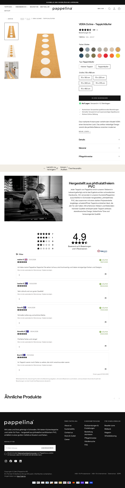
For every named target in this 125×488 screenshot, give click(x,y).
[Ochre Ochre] (117, 49)
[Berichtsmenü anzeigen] (106, 274)
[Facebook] (10, 461)
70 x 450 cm (85, 89)
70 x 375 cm (100, 83)
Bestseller (45, 7)
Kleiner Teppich (87, 67)
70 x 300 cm (85, 83)
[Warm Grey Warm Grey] (99, 49)
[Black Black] (81, 49)
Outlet (7, 11)
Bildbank (107, 429)
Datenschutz (112, 473)
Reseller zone (109, 425)
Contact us (68, 432)
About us (67, 425)
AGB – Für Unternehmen (99, 473)
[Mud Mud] (105, 49)
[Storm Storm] (87, 49)
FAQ (86, 445)
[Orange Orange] (111, 55)
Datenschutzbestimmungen (27, 453)
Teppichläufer (103, 67)
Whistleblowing (110, 436)
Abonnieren (47, 448)
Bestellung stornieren (88, 433)
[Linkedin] (20, 461)
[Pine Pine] (93, 55)
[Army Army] (87, 55)
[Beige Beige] (111, 49)
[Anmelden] (114, 9)
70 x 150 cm (85, 77)
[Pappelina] (19, 422)
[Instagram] (5, 461)
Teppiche (8, 7)
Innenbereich (21, 7)
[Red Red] (105, 55)
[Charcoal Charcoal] (93, 49)
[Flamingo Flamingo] (99, 55)
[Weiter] (119, 398)
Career (67, 439)
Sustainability (69, 429)
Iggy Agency (21, 476)
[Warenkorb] (119, 9)
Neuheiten (34, 7)
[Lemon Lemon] (117, 55)
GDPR (119, 473)
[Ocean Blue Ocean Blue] (81, 55)
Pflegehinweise (90, 438)
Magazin (107, 432)
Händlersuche (89, 441)
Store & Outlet (70, 436)
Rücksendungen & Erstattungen (91, 426)
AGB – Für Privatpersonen (82, 473)
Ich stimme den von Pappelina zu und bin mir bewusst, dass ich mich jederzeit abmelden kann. (30, 454)
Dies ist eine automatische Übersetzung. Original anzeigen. (34, 270)
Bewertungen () (85, 33)
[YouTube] (15, 461)
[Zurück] (114, 398)
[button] (109, 9)
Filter (21, 254)
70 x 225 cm (99, 77)
